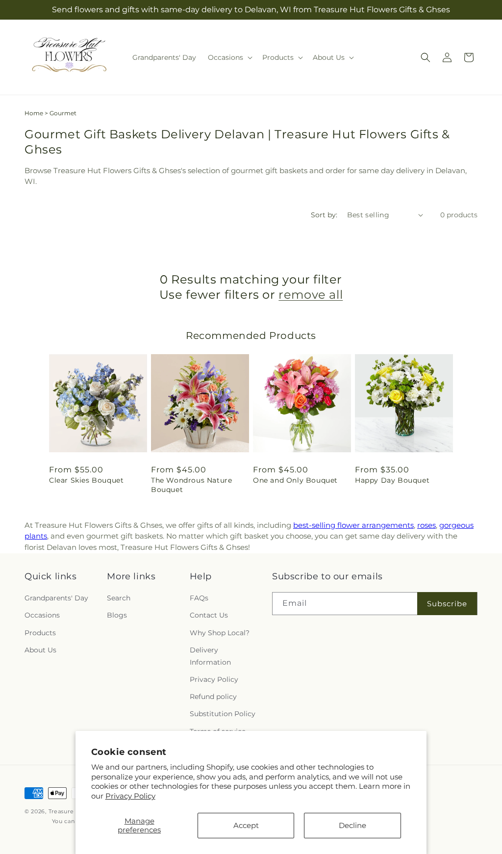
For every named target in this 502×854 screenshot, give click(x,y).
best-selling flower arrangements (353, 525)
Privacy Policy (130, 796)
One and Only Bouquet (295, 480)
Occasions (42, 615)
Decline (352, 825)
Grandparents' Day (56, 598)
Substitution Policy (222, 713)
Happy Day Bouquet (392, 480)
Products (40, 632)
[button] (229, 57)
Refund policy (213, 696)
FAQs (199, 598)
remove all (310, 294)
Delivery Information (210, 656)
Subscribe (447, 603)
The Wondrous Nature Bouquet (191, 484)
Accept (246, 825)
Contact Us (209, 615)
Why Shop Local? (220, 632)
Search (118, 598)
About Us (40, 650)
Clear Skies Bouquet (86, 480)
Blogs (117, 615)
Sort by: (324, 214)
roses (426, 525)
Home (34, 113)
